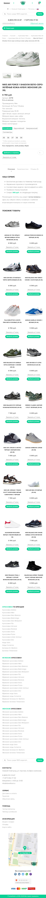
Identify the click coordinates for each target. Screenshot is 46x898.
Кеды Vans (6, 643)
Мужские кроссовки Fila (11, 674)
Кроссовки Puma (8, 634)
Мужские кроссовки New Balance (15, 666)
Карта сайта (6, 827)
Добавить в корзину (11, 153)
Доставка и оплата (9, 793)
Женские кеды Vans (10, 744)
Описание (11, 169)
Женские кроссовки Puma (12, 736)
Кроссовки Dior (8, 640)
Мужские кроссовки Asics (12, 683)
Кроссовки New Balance (11, 615)
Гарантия (5, 796)
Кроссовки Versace (9, 626)
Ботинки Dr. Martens (9, 648)
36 (8, 138)
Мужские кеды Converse (11, 696)
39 (21, 138)
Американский (31, 128)
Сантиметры (7, 132)
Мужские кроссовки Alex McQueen (15, 672)
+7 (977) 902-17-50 (31, 20)
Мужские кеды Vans (10, 693)
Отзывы (5, 824)
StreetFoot (23, 3)
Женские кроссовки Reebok (13, 731)
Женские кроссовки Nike (12, 715)
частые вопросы (34, 197)
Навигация (10, 28)
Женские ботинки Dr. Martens (13, 750)
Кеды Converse (8, 645)
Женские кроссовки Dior (11, 742)
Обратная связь (8, 799)
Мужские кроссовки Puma (12, 685)
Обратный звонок (36, 23)
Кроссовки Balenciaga (10, 618)
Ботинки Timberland (9, 651)
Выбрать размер (12, 251)
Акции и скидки (8, 822)
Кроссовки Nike (23, 36)
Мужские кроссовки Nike (12, 664)
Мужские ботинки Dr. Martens (13, 699)
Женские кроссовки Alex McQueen (15, 723)
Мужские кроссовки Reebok (13, 680)
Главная (5, 36)
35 (4, 138)
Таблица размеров (9, 812)
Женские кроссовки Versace (13, 728)
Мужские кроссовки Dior (11, 691)
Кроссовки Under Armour (12, 637)
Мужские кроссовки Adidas (12, 661)
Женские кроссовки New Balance (15, 717)
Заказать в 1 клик (9, 157)
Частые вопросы (8, 809)
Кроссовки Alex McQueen (12, 621)
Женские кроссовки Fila (11, 725)
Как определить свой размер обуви (15, 146)
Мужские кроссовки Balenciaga (14, 669)
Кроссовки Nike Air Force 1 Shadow (19, 38)
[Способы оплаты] (23, 889)
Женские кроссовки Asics (12, 734)
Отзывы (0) (34, 169)
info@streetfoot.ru (9, 23)
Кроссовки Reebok (9, 629)
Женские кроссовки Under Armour (15, 739)
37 (13, 138)
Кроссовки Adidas (9, 610)
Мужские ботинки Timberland (13, 702)
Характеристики (22, 169)
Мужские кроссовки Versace (13, 677)
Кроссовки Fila (8, 623)
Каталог (13, 36)
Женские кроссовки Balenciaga (14, 720)
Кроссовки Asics (8, 632)
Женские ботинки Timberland (13, 753)
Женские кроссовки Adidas (12, 712)
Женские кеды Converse (11, 747)
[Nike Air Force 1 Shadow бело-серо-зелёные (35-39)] (23, 58)
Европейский (19, 128)
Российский (7, 128)
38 (17, 138)
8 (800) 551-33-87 (15, 20)
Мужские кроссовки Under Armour (15, 688)
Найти (40, 14)
